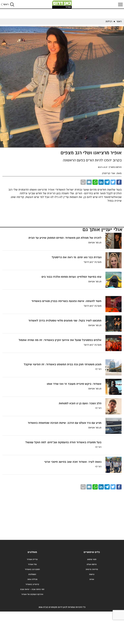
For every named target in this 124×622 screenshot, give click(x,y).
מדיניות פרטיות (92, 569)
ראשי (6, 4)
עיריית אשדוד (32, 559)
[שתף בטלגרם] (107, 182)
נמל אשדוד (32, 564)
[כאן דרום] (62, 4)
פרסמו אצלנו (92, 564)
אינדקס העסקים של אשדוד (32, 594)
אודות (91, 579)
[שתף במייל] (89, 182)
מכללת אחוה (32, 579)
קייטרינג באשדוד (32, 584)
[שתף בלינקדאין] (101, 182)
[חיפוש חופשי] (12, 4)
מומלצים (32, 552)
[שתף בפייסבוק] (119, 182)
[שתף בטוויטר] (113, 182)
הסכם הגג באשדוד (32, 569)
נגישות (91, 574)
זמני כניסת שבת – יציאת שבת (32, 589)
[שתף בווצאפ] (95, 182)
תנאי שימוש (91, 559)
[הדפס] (83, 182)
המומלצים (32, 574)
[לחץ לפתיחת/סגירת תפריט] (120, 4)
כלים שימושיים (92, 552)
